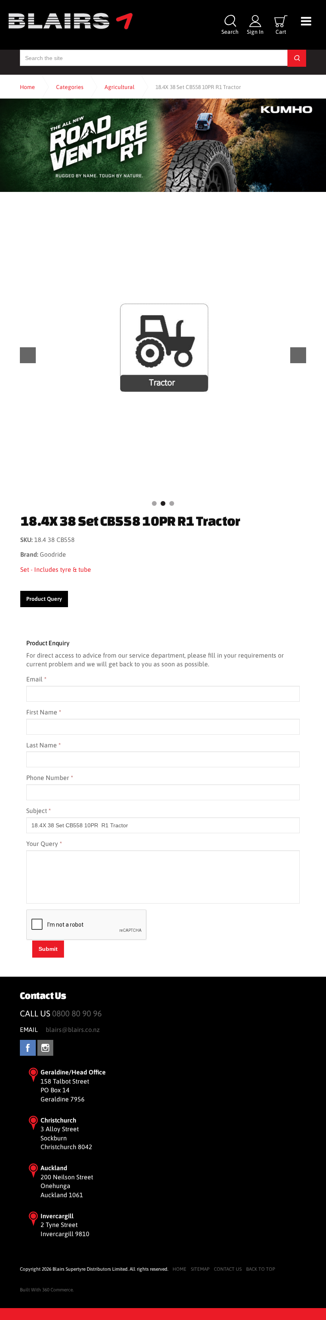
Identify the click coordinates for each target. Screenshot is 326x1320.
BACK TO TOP (260, 1269)
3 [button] (171, 503)
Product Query (44, 599)
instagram (45, 1048)
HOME (179, 1269)
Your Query (44, 843)
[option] (163, 348)
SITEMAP (200, 1269)
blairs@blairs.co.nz (73, 1029)
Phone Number (49, 777)
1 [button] (154, 503)
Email (36, 679)
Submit (48, 949)
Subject (38, 810)
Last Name (43, 745)
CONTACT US (228, 1269)
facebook (28, 1048)
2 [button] (163, 503)
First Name (43, 712)
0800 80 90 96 (77, 1013)
